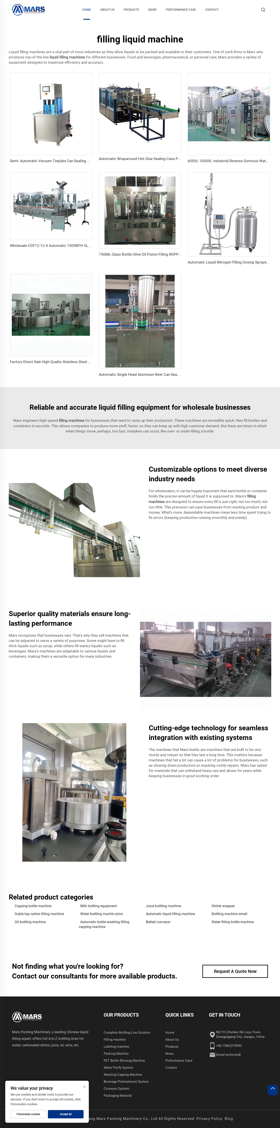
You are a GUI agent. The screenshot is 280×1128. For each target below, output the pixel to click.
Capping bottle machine (33, 906)
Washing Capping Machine (123, 1075)
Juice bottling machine (163, 906)
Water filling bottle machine (233, 922)
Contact (212, 9)
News (152, 9)
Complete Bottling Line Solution (127, 1033)
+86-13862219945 (229, 1046)
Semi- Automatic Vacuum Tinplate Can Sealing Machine (55, 161)
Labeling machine (116, 1047)
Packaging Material (118, 1096)
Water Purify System (118, 1068)
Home (86, 9)
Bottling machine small (229, 914)
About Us (107, 9)
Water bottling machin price (101, 914)
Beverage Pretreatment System (126, 1082)
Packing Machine (116, 1054)
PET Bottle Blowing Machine (124, 1061)
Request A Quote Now (235, 971)
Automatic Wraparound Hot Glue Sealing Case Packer (143, 158)
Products (131, 9)
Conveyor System (116, 1089)
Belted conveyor (158, 922)
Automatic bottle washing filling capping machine (104, 924)
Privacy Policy (209, 1118)
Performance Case (181, 9)
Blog (229, 1118)
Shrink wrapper (223, 906)
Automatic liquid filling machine (170, 914)
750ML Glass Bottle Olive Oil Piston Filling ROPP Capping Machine (153, 254)
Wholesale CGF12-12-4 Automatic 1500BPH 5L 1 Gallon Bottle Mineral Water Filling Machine (86, 245)
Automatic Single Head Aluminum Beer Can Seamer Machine (148, 374)
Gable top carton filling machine (39, 914)
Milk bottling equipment (98, 906)
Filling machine (115, 1040)
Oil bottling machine (30, 922)
